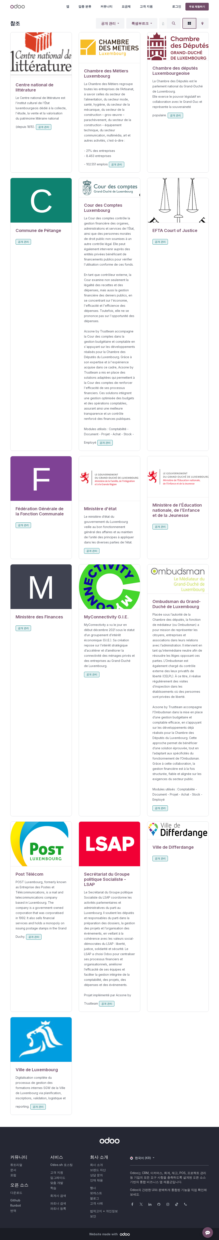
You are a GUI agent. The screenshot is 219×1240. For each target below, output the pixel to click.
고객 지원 (146, 6)
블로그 (94, 1198)
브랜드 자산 (98, 1170)
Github (15, 1200)
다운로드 (16, 1192)
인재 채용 (96, 1180)
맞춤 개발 (56, 1183)
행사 (93, 1188)
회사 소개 (96, 1165)
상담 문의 (96, 1175)
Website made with (104, 1234)
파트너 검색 (58, 1203)
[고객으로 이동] (41, 54)
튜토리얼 (16, 1165)
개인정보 (112, 1211)
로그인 (176, 6)
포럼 (13, 1175)
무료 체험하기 (197, 6)
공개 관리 (108, 23)
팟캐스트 (96, 1193)
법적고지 (96, 1211)
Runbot (15, 1205)
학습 (53, 1188)
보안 (93, 1216)
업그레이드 (57, 1177)
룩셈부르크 (140, 23)
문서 (13, 1170)
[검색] (174, 23)
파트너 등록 (58, 1208)
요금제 (126, 6)
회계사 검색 (58, 1195)
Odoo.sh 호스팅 (61, 1165)
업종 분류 (84, 6)
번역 (13, 1210)
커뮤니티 (106, 6)
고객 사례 (96, 1203)
